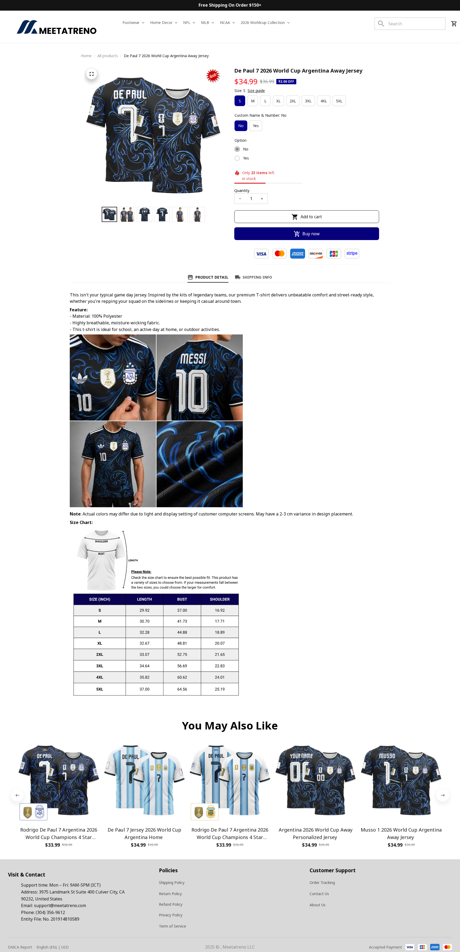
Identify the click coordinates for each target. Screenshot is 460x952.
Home (86, 55)
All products (107, 55)
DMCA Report (20, 947)
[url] (60, 905)
